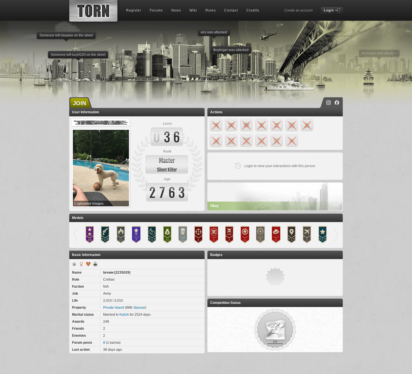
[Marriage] (88, 264)
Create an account (298, 10)
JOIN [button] (79, 103)
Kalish (124, 315)
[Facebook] (337, 102)
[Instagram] (328, 102)
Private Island (113, 308)
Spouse (139, 308)
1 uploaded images (88, 204)
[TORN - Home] (93, 11)
